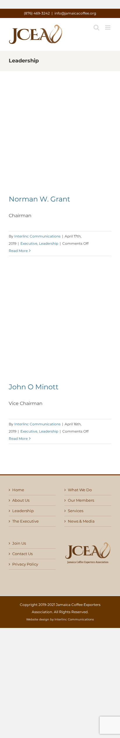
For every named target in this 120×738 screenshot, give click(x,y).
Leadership (48, 243)
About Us (20, 500)
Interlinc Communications (37, 236)
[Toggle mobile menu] (108, 27)
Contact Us (22, 554)
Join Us (19, 543)
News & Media (81, 521)
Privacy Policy (25, 564)
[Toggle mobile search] (96, 27)
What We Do (80, 490)
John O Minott (34, 387)
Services (75, 511)
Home (18, 490)
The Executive (25, 521)
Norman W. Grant (39, 199)
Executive (28, 243)
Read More (18, 251)
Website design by (40, 619)
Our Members (81, 500)
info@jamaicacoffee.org (75, 13)
